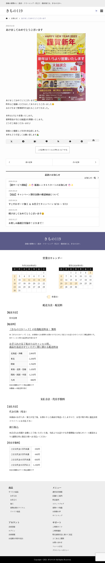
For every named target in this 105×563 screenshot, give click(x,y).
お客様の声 (56, 511)
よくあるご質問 (58, 538)
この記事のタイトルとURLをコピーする (52, 150)
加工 (12, 504)
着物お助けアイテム (17, 508)
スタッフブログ (58, 504)
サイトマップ (57, 515)
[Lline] (46, 141)
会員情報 (12, 534)
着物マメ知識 (57, 508)
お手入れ (13, 496)
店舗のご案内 (57, 496)
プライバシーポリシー (60, 550)
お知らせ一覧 (90, 178)
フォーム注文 (57, 546)
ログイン (12, 531)
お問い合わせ (57, 542)
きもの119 (14, 11)
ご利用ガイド (57, 527)
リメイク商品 (15, 511)
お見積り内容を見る (16, 538)
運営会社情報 (57, 492)
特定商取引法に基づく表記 (62, 534)
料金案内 (55, 500)
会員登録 (12, 527)
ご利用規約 (56, 531)
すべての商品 (13, 492)
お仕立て (13, 500)
